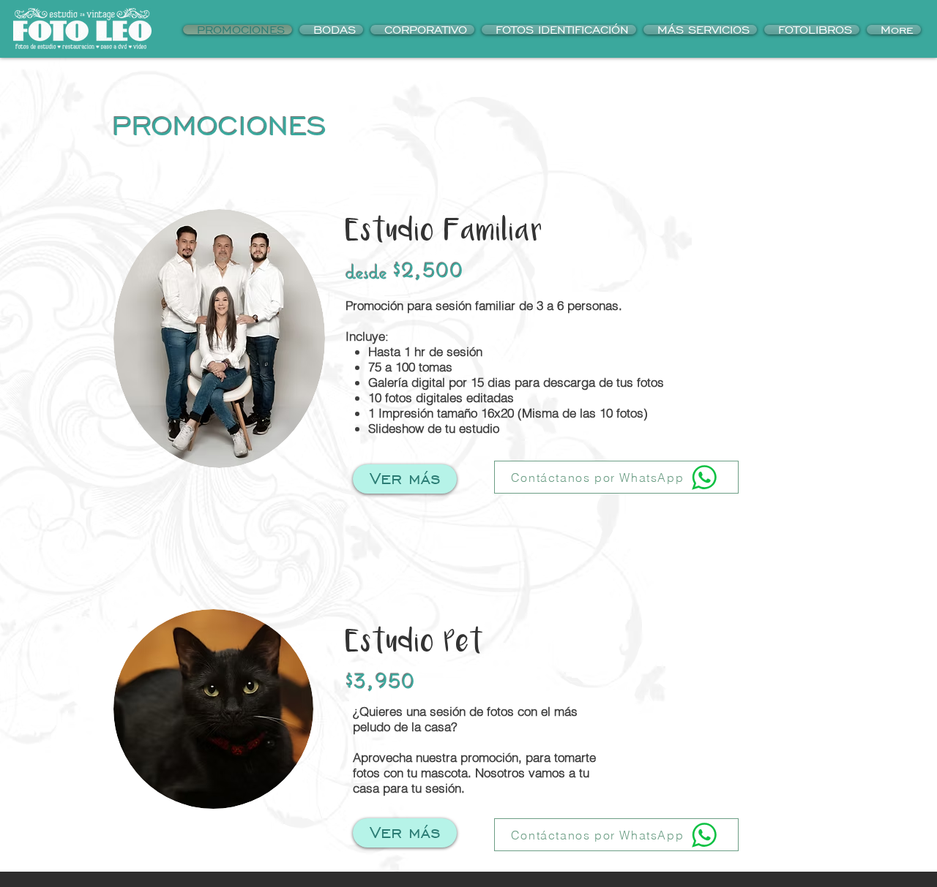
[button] (559, 29)
